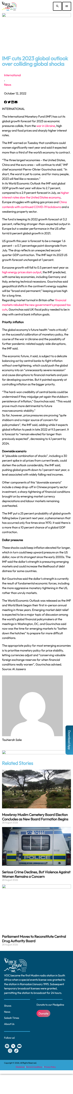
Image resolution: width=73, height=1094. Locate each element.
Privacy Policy (50, 1067)
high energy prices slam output (21, 272)
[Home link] (9, 6)
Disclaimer (20, 1067)
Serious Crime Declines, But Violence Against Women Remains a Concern (36, 874)
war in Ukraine (45, 126)
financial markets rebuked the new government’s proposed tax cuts (36, 304)
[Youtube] (19, 1046)
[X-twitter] (13, 1046)
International (12, 75)
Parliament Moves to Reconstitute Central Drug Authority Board (34, 938)
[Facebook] (7, 1046)
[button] (5, 102)
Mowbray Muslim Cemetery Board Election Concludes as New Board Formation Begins (35, 816)
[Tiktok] (16, 1051)
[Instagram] (10, 1051)
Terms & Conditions (34, 1067)
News (7, 85)
